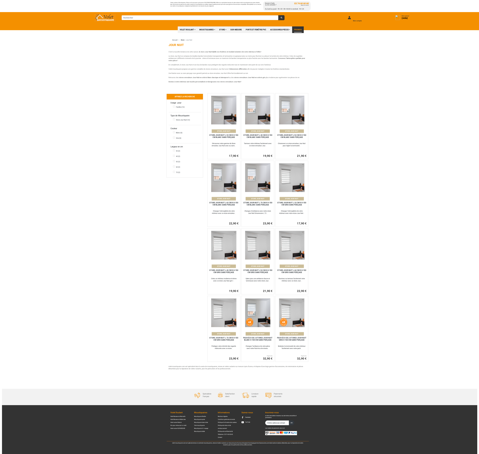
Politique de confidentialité (225, 431)
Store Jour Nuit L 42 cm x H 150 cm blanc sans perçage (257, 136)
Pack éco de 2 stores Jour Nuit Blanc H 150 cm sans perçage (257, 339)
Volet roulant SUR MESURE (177, 428)
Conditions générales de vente (226, 419)
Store (182, 40)
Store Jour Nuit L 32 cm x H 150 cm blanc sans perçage (223, 136)
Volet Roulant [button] (187, 30)
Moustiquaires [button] (206, 30)
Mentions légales (223, 416)
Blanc (179, 133)
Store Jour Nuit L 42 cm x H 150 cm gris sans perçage (223, 271)
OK (292, 423)
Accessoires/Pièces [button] (279, 30)
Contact (220, 437)
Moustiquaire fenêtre (200, 416)
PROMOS (298, 30)
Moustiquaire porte (199, 419)
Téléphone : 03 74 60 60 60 (225, 434)
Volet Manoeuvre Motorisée (178, 419)
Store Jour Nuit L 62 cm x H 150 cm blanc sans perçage (223, 204)
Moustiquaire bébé (199, 431)
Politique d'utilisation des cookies (227, 422)
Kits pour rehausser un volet (178, 425)
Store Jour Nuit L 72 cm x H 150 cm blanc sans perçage (257, 204)
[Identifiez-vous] (349, 17)
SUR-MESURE (236, 30)
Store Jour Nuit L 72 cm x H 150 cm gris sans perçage (223, 339)
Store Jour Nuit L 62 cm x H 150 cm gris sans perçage (291, 271)
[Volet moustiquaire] (105, 17)
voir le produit (223, 115)
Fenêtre (180, 107)
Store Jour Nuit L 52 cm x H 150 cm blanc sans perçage (291, 136)
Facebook (247, 417)
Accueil (175, 40)
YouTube (247, 422)
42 (178, 156)
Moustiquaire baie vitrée (201, 422)
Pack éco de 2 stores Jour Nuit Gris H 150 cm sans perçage (291, 339)
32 (178, 151)
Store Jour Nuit (183, 120)
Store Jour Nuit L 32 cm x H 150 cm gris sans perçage (291, 204)
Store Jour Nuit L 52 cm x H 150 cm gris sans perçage (257, 271)
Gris (178, 138)
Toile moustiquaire (199, 425)
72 (178, 172)
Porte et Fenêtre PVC (256, 30)
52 (178, 162)
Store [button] (222, 30)
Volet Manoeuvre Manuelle (177, 416)
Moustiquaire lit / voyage (201, 428)
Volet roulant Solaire (176, 422)
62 (178, 167)
